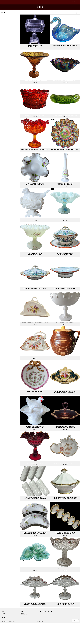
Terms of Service (24, 616)
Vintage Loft (6, 621)
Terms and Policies (40, 621)
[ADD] (48, 43)
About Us (4, 614)
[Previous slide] (21, 29)
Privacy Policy (24, 614)
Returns (3, 617)
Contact (3, 613)
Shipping (3, 616)
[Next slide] (48, 29)
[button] (73, 13)
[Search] (72, 2)
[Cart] (77, 2)
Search (22, 613)
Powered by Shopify (12, 621)
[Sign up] (77, 614)
